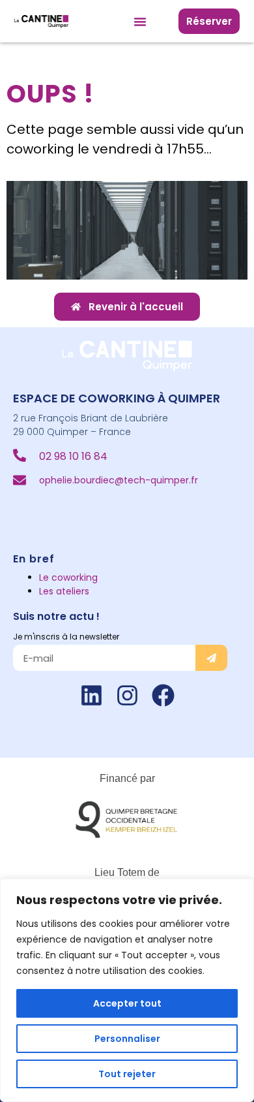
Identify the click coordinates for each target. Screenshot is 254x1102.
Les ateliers (64, 591)
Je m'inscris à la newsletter (66, 636)
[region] (127, 990)
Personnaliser (127, 1038)
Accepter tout (127, 1003)
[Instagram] (127, 695)
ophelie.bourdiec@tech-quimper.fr (118, 480)
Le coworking (68, 577)
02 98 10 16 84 (73, 456)
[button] (140, 21)
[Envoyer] (211, 658)
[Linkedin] (91, 695)
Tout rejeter (127, 1073)
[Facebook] (163, 695)
